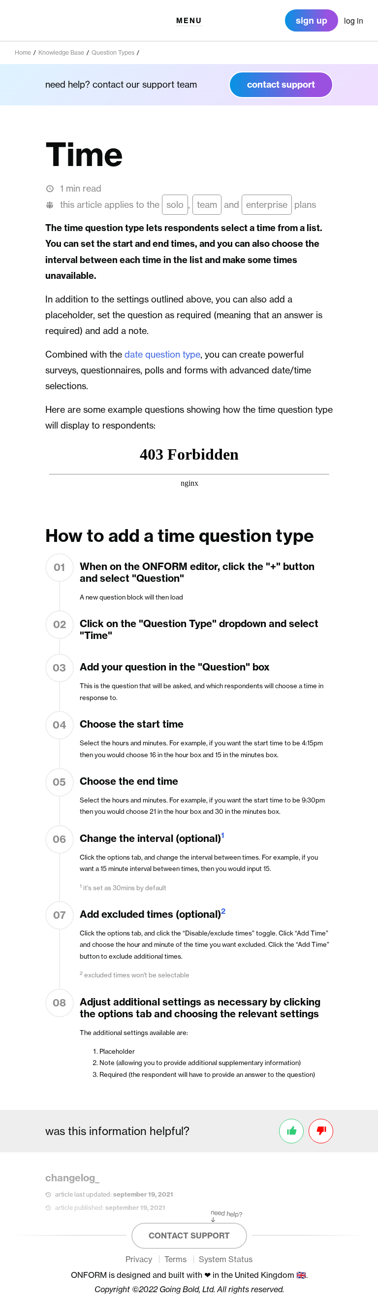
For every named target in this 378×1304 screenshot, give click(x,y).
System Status (225, 1259)
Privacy (139, 1259)
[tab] (353, 21)
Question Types (113, 52)
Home (23, 52)
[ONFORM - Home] (49, 20)
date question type (162, 354)
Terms (175, 1259)
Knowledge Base (61, 52)
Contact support (189, 1235)
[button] (189, 20)
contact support (281, 84)
